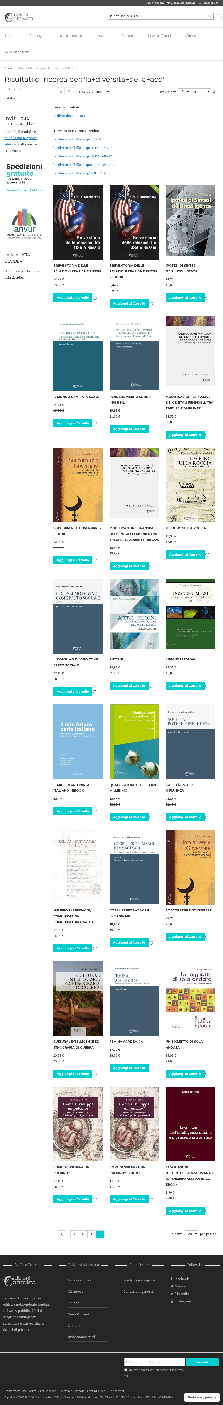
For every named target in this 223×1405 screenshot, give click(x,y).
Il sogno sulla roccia (186, 528)
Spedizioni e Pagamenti (141, 1280)
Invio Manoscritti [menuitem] (17, 52)
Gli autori (75, 1291)
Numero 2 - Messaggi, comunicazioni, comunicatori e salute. (74, 916)
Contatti (74, 1325)
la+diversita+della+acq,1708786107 (79, 173)
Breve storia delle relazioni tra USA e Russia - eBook (134, 271)
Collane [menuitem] (127, 36)
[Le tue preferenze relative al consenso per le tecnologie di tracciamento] (202, 1397)
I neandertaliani (181, 659)
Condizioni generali (138, 1291)
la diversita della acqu (70, 115)
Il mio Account (155, 3)
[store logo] (18, 17)
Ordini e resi (96, 1391)
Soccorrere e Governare (189, 910)
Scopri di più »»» (16, 1329)
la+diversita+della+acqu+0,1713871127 (82, 147)
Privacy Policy (15, 1391)
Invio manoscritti (81, 1337)
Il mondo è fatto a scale (76, 397)
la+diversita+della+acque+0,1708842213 (83, 164)
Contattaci (116, 1391)
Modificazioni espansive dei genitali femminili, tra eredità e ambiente (189, 402)
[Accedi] (199, 3)
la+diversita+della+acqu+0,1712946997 (82, 156)
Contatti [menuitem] (192, 36)
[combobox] (161, 16)
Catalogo (11, 98)
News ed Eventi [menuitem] (159, 36)
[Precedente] (61, 1234)
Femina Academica (126, 1042)
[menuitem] (10, 36)
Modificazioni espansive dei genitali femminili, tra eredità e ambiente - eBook (134, 534)
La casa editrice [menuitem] (70, 36)
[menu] (111, 44)
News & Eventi (79, 1314)
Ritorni (116, 659)
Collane (73, 1303)
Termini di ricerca (42, 1391)
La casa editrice (79, 1280)
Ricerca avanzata (72, 1391)
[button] (95, 298)
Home (8, 68)
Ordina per (167, 91)
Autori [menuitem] (101, 36)
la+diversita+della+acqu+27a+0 (77, 139)
